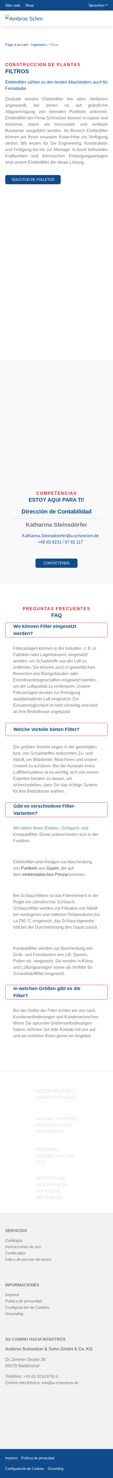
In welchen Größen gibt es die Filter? (46, 992)
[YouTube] (103, 1469)
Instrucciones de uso (23, 1246)
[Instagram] (101, 1458)
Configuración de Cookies (27, 1307)
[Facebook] (89, 1458)
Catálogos (14, 1240)
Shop (29, 5)
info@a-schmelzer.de (60, 1382)
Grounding (14, 1313)
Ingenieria (38, 45)
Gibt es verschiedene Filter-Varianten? (44, 809)
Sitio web (12, 5)
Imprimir (12, 1294)
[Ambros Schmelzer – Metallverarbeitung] (24, 18)
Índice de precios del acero (28, 1259)
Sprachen (97, 5)
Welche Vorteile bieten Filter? (46, 729)
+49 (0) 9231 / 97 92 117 (60, 542)
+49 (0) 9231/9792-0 (40, 1376)
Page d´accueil (16, 45)
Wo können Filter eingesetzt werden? (44, 630)
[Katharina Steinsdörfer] (56, 422)
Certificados (15, 1253)
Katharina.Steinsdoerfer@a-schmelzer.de (60, 536)
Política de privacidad (23, 1301)
